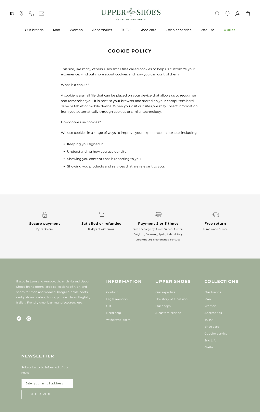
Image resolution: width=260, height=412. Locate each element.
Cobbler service (179, 30)
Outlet (229, 30)
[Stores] (21, 14)
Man (56, 30)
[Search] (217, 14)
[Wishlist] (227, 14)
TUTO (125, 30)
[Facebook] (19, 318)
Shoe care (148, 30)
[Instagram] (29, 318)
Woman (76, 30)
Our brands (34, 30)
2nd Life (207, 30)
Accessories (102, 30)
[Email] (42, 14)
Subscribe (41, 394)
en (12, 13)
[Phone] (31, 14)
